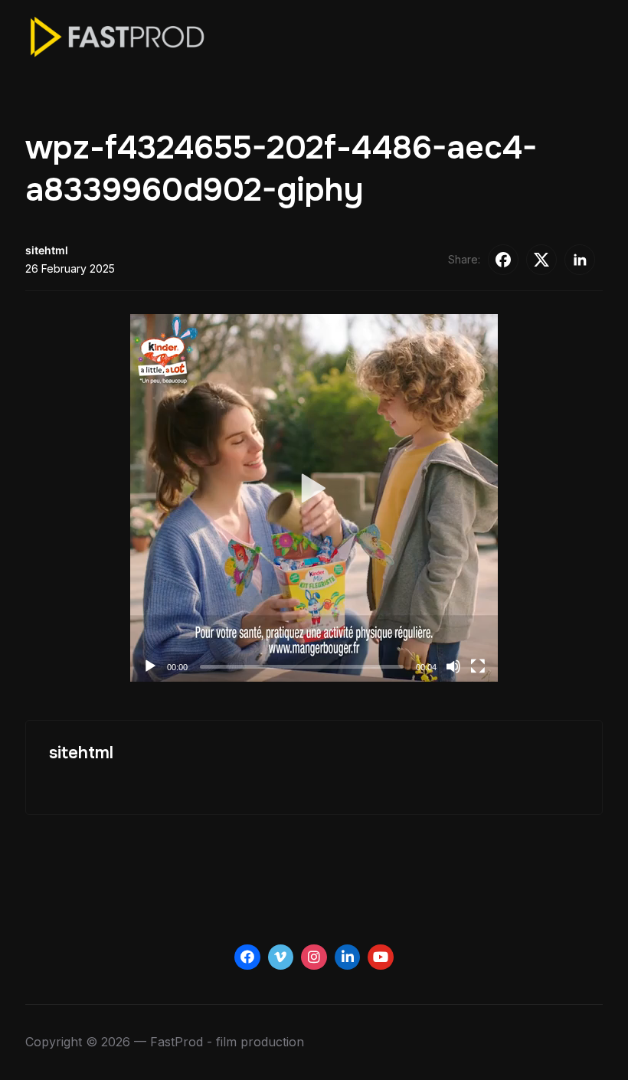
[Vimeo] (281, 957)
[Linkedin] (348, 957)
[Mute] (453, 666)
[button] (314, 497)
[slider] (302, 667)
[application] (314, 498)
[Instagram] (314, 957)
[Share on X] (541, 259)
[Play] (150, 666)
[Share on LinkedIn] (579, 259)
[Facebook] (247, 957)
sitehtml (46, 250)
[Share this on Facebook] (503, 259)
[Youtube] (380, 957)
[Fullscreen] (478, 666)
